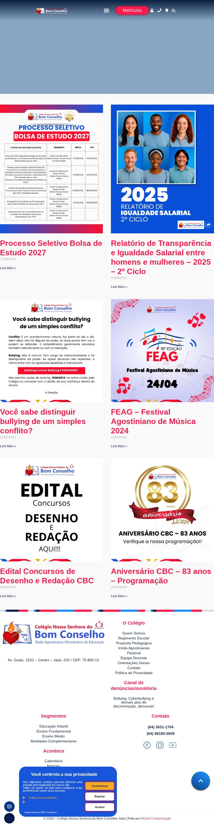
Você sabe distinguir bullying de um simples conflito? (43, 421)
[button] (106, 10)
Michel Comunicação (156, 818)
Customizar (100, 785)
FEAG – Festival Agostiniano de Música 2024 (153, 421)
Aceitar (100, 807)
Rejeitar (99, 796)
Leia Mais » (8, 268)
